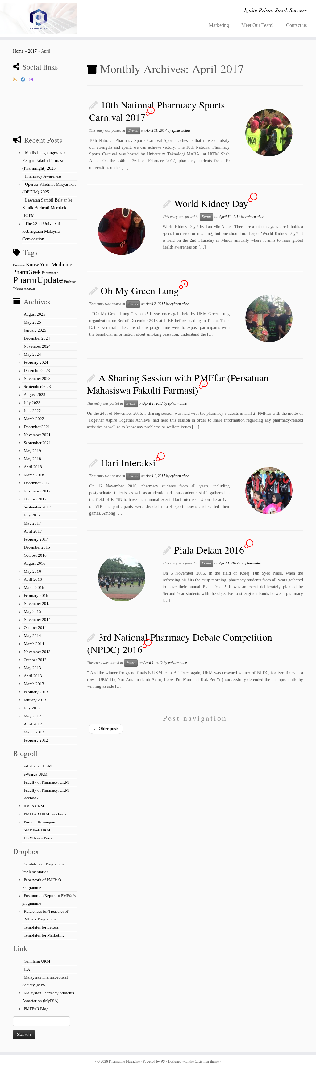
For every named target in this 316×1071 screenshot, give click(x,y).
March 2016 (34, 587)
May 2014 (32, 635)
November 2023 (37, 378)
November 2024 (37, 346)
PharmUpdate (38, 280)
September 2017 (37, 507)
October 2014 (35, 627)
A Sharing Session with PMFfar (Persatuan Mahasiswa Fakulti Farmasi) (177, 384)
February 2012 (36, 740)
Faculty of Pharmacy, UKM (46, 782)
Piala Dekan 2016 (209, 549)
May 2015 (32, 611)
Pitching (70, 281)
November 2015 (37, 603)
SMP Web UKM (37, 830)
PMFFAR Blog (36, 1008)
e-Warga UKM (36, 774)
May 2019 (32, 450)
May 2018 (32, 459)
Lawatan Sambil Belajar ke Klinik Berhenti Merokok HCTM (47, 208)
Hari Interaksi (128, 462)
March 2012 (34, 732)
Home (18, 51)
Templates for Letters (41, 927)
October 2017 (35, 499)
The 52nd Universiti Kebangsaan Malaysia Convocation (41, 231)
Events (133, 130)
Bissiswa (19, 265)
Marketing (219, 25)
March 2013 (34, 684)
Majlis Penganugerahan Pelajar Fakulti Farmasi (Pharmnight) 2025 (43, 161)
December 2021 (37, 426)
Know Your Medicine (49, 264)
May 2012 (32, 716)
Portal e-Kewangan (39, 822)
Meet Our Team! (257, 25)
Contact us (296, 25)
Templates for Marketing (44, 935)
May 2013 (32, 667)
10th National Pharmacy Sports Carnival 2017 (157, 111)
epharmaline (181, 130)
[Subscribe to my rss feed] (17, 79)
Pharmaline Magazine (124, 1061)
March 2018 (34, 475)
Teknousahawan (24, 289)
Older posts (105, 728)
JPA (27, 969)
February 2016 (36, 595)
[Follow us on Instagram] (33, 79)
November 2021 (37, 434)
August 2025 (34, 314)
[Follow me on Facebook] (25, 79)
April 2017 (33, 531)
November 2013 (37, 651)
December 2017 (37, 483)
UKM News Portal (39, 838)
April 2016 (33, 579)
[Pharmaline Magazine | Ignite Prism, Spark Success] (37, 18)
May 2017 (32, 523)
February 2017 (36, 539)
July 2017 (32, 515)
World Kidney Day (211, 203)
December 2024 (37, 338)
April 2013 (33, 676)
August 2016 (34, 563)
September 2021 (37, 442)
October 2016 (35, 555)
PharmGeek (27, 272)
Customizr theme (207, 1061)
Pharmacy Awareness (43, 176)
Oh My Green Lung (140, 290)
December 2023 (37, 370)
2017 (32, 51)
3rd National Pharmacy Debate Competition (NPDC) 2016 (179, 643)
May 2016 (32, 571)
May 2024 (32, 354)
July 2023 (32, 402)
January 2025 (35, 330)
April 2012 (33, 724)
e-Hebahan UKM (38, 766)
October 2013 (35, 659)
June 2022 (32, 410)
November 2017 (37, 491)
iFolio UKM (34, 806)
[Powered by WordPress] (163, 1060)
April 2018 (33, 467)
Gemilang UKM (37, 961)
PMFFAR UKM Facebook (45, 814)
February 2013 (36, 692)
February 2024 (36, 362)
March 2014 (34, 643)
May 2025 (32, 322)
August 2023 (34, 394)
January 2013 (35, 700)
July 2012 (32, 708)
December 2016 (37, 547)
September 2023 (37, 386)
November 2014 (37, 619)
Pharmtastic (50, 272)
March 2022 (34, 418)
